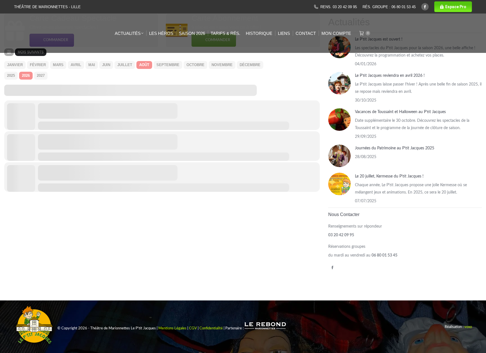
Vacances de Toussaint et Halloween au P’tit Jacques (400, 112)
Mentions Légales (172, 328)
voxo (468, 327)
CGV (193, 328)
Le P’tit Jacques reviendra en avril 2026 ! (390, 76)
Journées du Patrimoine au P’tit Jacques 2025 (394, 148)
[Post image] (339, 83)
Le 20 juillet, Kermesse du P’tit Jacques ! (389, 176)
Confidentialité (211, 328)
